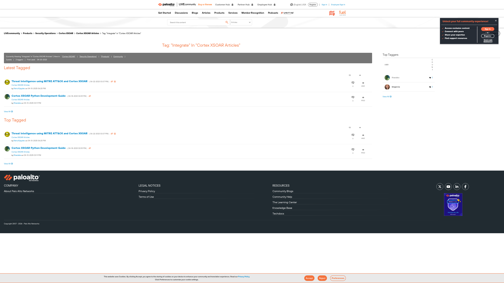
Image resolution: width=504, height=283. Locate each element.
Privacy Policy (243, 277)
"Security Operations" (88, 56)
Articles (206, 13)
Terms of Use (146, 196)
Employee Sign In (338, 5)
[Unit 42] (287, 13)
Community (118, 56)
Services (233, 13)
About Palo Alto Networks (19, 191)
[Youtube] (448, 186)
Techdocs (278, 213)
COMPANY (11, 185)
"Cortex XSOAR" (68, 56)
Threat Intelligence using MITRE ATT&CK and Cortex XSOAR (60, 81)
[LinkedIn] (456, 186)
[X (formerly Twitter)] (439, 186)
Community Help (282, 196)
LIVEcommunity (12, 33)
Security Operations (45, 33)
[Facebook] (465, 186)
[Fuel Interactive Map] (332, 13)
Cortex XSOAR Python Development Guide (49, 95)
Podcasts (273, 13)
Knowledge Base (282, 207)
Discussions (181, 13)
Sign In (324, 5)
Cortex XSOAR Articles (87, 33)
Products (219, 13)
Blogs (195, 13)
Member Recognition (253, 13)
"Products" (105, 56)
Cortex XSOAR (66, 33)
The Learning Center (284, 202)
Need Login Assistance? (488, 41)
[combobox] (198, 22)
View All (7, 111)
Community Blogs (282, 191)
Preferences (338, 278)
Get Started (164, 13)
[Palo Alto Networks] (71, 178)
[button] (309, 278)
